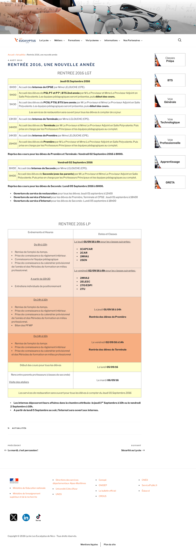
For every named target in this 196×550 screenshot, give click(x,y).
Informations (111, 40)
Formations (74, 40)
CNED (145, 480)
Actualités (20, 55)
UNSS (59, 494)
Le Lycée (44, 40)
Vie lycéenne (92, 40)
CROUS (102, 496)
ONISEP (103, 485)
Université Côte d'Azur (66, 488)
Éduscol (146, 490)
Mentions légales (89, 544)
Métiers (58, 40)
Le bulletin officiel (107, 490)
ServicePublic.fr (149, 485)
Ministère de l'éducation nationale (29, 488)
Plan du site (110, 544)
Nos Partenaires (131, 40)
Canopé (102, 480)
